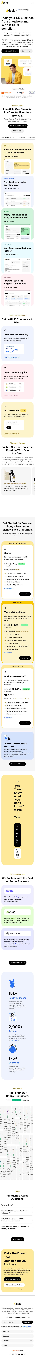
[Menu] (32, 3)
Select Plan (25, 594)
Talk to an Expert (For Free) (17, 835)
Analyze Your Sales (10, 287)
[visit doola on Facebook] (10, 1354)
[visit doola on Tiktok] (25, 1354)
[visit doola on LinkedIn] (19, 1354)
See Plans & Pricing (17, 764)
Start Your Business (10, 156)
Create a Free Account (17, 125)
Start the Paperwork (17, 853)
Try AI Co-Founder (10, 255)
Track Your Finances (10, 189)
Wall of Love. (15, 1040)
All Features (8, 588)
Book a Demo (26, 51)
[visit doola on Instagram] (13, 1354)
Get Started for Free (10, 51)
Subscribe (27, 1322)
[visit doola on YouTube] (22, 1354)
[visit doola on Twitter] (16, 1354)
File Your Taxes (9, 221)
